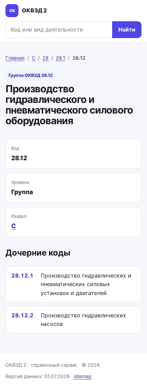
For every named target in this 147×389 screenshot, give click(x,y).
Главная (15, 58)
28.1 (60, 58)
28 (45, 58)
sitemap (83, 376)
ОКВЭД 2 (28, 10)
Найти (126, 29)
